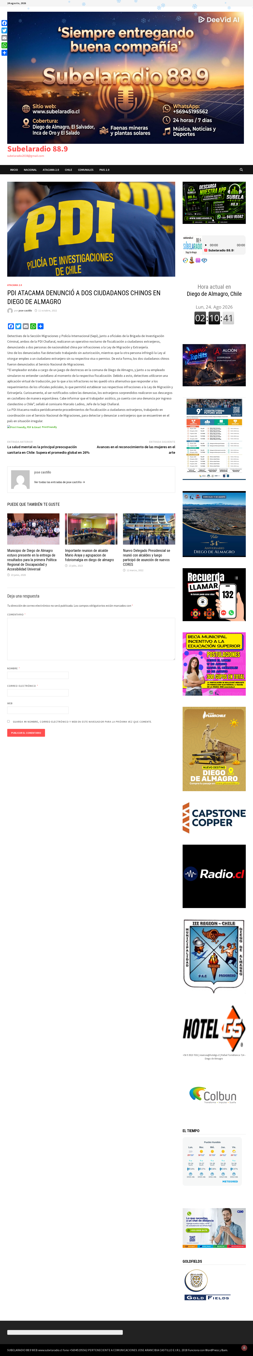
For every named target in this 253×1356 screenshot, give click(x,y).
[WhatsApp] (4, 45)
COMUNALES (86, 169)
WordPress (212, 1350)
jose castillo (25, 310)
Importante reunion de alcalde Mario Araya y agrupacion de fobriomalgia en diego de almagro (89, 555)
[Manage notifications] (244, 1348)
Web (10, 703)
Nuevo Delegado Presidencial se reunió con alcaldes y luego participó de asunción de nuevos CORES (146, 557)
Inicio (14, 169)
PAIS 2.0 (104, 169)
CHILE (68, 169)
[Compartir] (4, 52)
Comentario (16, 614)
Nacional (30, 169)
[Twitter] (4, 30)
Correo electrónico (22, 685)
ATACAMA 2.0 (51, 169)
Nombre (13, 668)
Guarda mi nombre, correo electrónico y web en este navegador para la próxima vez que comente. (82, 721)
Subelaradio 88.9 (37, 148)
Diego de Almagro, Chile (214, 290)
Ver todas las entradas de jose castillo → (59, 482)
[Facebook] (4, 23)
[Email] (4, 38)
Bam (224, 1350)
